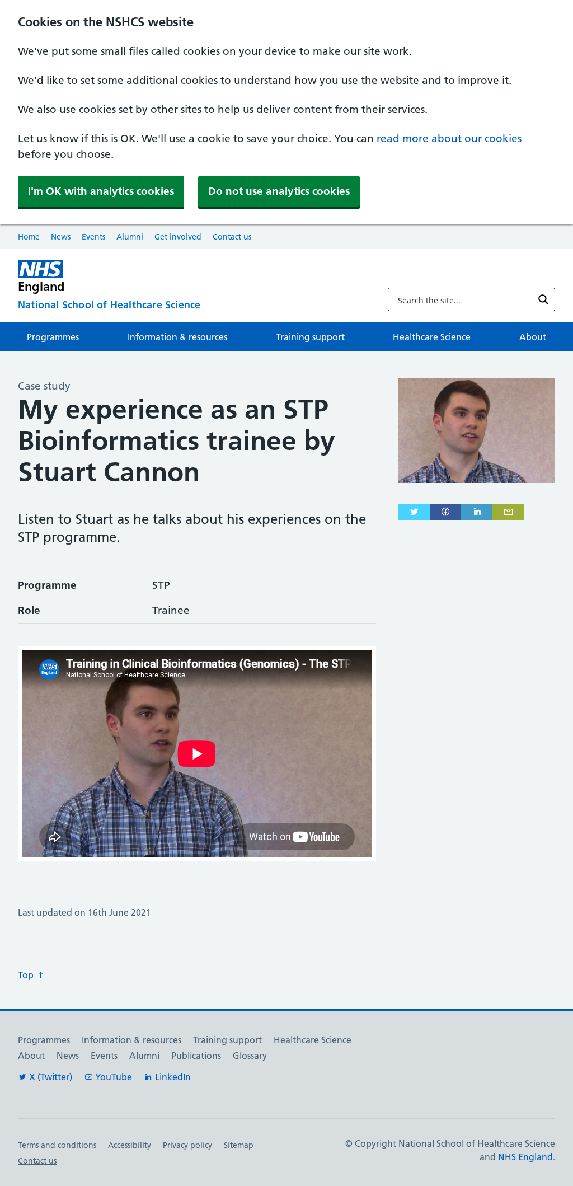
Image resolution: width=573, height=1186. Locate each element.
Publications (196, 1055)
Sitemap (238, 1145)
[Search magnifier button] (543, 299)
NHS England (525, 1156)
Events (93, 237)
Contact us (232, 237)
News (61, 237)
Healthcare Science (432, 337)
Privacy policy (187, 1145)
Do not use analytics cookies (279, 191)
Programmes (53, 337)
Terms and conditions (57, 1145)
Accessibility (129, 1145)
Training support (310, 337)
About (532, 337)
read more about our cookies (449, 138)
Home (29, 237)
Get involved (177, 237)
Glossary (250, 1055)
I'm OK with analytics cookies (101, 191)
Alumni (129, 237)
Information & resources (177, 337)
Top (27, 975)
